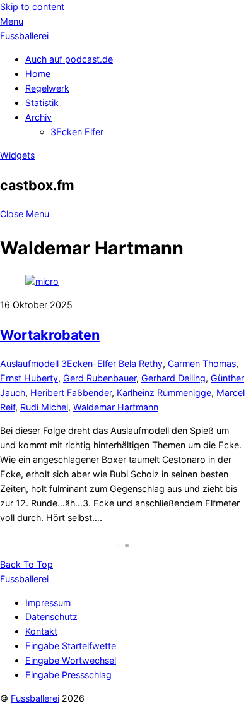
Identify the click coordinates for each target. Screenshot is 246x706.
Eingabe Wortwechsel (70, 660)
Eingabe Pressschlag (68, 674)
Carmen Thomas (202, 363)
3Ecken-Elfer (88, 363)
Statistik (42, 102)
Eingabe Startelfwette (70, 645)
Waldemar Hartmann (115, 407)
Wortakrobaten (50, 334)
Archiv (38, 117)
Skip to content (32, 6)
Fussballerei (35, 698)
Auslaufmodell (29, 363)
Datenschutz (51, 616)
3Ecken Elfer (76, 131)
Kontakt (41, 631)
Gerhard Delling (173, 378)
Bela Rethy (141, 363)
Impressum (48, 602)
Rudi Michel (44, 407)
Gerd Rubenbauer (99, 378)
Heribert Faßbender (71, 392)
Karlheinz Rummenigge (164, 392)
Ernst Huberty (29, 378)
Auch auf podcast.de (69, 59)
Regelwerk (47, 88)
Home (37, 73)
